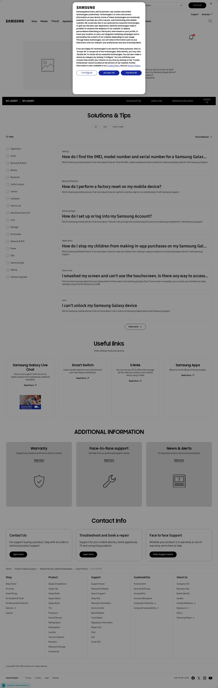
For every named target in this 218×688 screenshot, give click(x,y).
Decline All (131, 73)
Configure (86, 73)
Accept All (109, 73)
